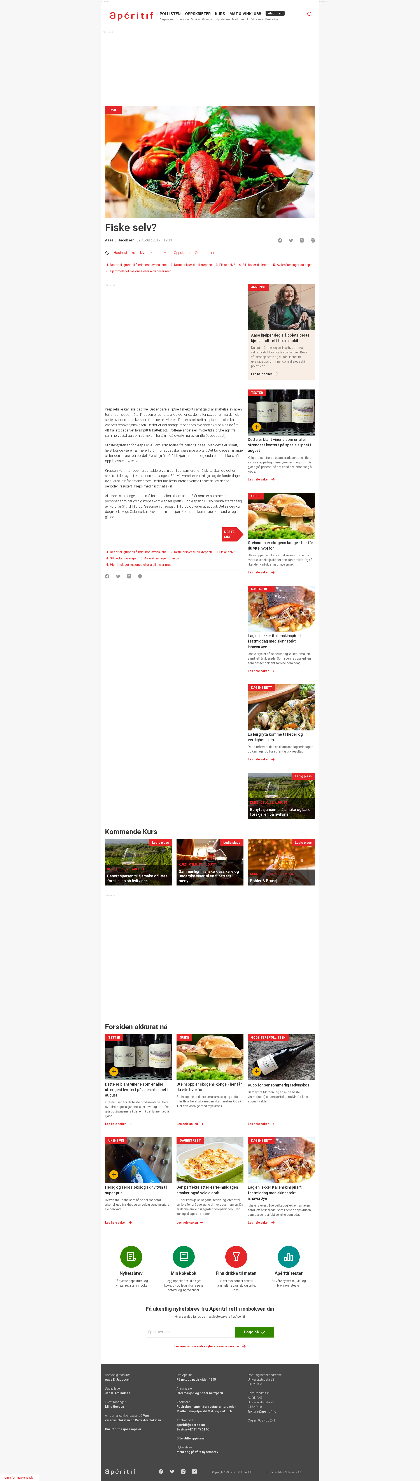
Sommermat (205, 253)
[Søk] (309, 14)
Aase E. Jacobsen (119, 240)
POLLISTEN (170, 13)
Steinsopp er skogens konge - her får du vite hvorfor (280, 545)
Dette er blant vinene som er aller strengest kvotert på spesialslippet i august (279, 445)
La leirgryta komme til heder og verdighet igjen (275, 737)
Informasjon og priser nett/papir (200, 1393)
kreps (155, 253)
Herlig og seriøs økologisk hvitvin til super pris (136, 1190)
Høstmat (120, 253)
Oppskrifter (182, 253)
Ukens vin (183, 19)
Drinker (195, 19)
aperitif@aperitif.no (191, 1425)
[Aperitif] (131, 16)
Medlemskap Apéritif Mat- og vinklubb (204, 1411)
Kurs (220, 13)
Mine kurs (257, 19)
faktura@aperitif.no (262, 1411)
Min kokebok (240, 19)
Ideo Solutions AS (289, 1472)
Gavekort (208, 19)
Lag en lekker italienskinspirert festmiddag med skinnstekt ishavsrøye (275, 641)
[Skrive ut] (313, 240)
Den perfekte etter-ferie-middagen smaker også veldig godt (207, 1190)
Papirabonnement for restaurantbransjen (206, 1406)
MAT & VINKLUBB (245, 13)
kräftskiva (138, 253)
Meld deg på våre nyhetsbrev (197, 1452)
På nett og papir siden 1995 (196, 1379)
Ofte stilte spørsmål (191, 1438)
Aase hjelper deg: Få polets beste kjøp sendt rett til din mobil (280, 338)
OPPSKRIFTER (198, 13)
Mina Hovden (114, 1406)
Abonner (275, 13)
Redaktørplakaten (148, 1420)
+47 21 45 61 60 (198, 1429)
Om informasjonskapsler (123, 1429)
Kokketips (271, 19)
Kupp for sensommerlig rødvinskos (278, 1085)
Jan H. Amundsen (117, 1393)
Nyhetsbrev (223, 19)
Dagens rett (167, 19)
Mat (167, 253)
